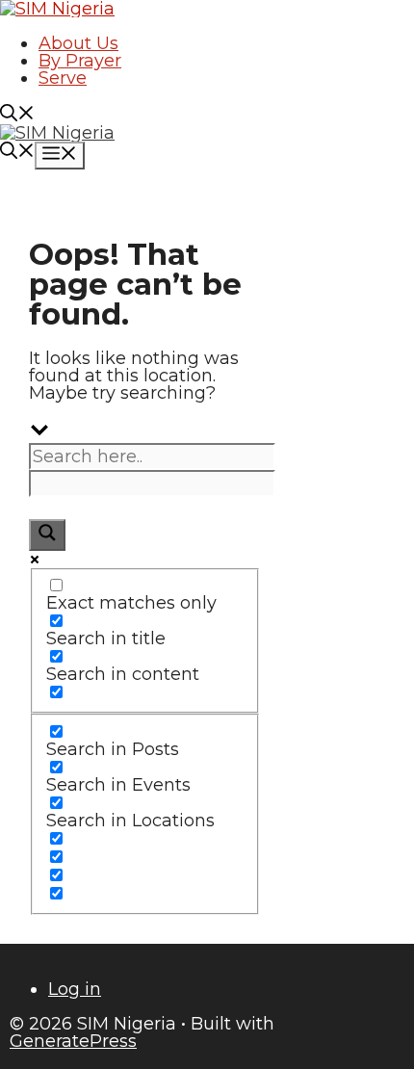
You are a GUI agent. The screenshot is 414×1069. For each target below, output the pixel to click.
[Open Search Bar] (17, 115)
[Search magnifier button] (47, 535)
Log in (74, 989)
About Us (78, 43)
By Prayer (80, 60)
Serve (63, 78)
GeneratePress (73, 1041)
